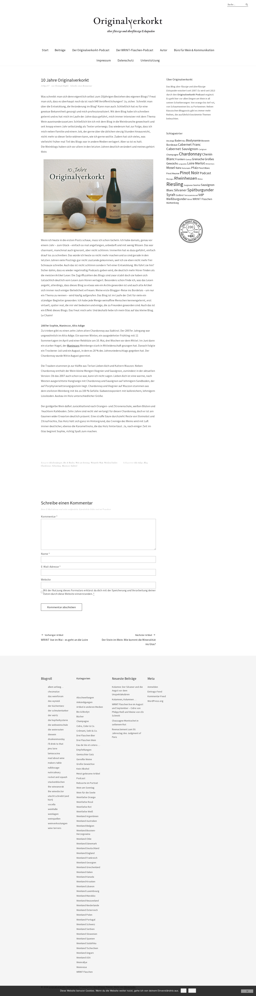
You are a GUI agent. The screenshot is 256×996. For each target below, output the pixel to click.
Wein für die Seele (85, 792)
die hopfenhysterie (58, 720)
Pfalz (194, 168)
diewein (52, 734)
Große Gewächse (85, 764)
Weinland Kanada (85, 876)
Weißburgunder (176, 199)
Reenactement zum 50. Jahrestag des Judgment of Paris (126, 733)
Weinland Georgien (86, 862)
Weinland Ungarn (85, 952)
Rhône (200, 179)
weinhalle (53, 809)
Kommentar (49, 516)
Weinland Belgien (85, 825)
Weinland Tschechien (87, 948)
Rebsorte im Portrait (87, 783)
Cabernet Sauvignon (182, 149)
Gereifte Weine (84, 759)
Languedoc (183, 164)
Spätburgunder (200, 189)
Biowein (205, 140)
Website (46, 579)
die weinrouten (56, 729)
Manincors (73, 345)
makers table (55, 762)
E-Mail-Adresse (51, 566)
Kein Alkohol (82, 768)
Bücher (80, 716)
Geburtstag (56, 465)
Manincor (66, 465)
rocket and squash (57, 777)
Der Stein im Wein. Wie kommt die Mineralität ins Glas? (129, 639)
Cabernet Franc (189, 144)
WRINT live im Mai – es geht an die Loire (64, 637)
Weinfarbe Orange (86, 797)
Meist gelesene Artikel (88, 773)
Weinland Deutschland (87, 848)
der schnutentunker (58, 710)
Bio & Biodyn (69, 462)
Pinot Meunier (172, 173)
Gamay (188, 159)
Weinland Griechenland (88, 867)
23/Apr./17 (45, 85)
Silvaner (180, 190)
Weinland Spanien (85, 938)
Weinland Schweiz (85, 924)
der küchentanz (56, 705)
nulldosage (53, 767)
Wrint (189, 199)
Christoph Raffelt (61, 85)
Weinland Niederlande (87, 905)
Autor (163, 50)
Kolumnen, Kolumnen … (124, 699)
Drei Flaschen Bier (85, 735)
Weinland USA (83, 957)
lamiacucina (54, 753)
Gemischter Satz (85, 754)
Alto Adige (138, 462)
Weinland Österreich (87, 910)
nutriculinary (54, 772)
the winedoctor (56, 791)
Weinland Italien (110, 462)
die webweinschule (58, 724)
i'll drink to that (55, 743)
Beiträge (60, 50)
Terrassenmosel (191, 195)
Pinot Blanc (204, 168)
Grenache (198, 159)
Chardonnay (46, 465)
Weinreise (81, 967)
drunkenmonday (56, 739)
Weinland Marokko (85, 895)
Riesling (174, 184)
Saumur (196, 185)
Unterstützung (150, 60)
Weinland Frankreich (86, 857)
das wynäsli (54, 701)
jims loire (52, 748)
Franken (180, 159)
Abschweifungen (55, 462)
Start (45, 50)
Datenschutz (126, 60)
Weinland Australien (86, 820)
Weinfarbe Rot (83, 806)
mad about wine (56, 758)
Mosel (170, 167)
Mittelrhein (209, 164)
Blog (146, 462)
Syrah (170, 194)
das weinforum (55, 696)
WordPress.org (155, 701)
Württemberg (172, 202)
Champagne (172, 154)
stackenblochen (56, 781)
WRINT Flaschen (202, 199)
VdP (201, 195)
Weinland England (85, 853)
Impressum (103, 60)
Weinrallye (81, 962)
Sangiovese (188, 185)
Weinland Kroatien (85, 881)
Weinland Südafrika (86, 943)
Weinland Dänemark (86, 843)
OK (183, 990)
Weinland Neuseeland (87, 900)
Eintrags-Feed (155, 691)
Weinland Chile (83, 838)
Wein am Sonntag (83, 462)
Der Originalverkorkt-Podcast (90, 50)
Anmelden (153, 686)
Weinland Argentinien (87, 816)
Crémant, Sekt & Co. (86, 730)
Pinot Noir (189, 172)
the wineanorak (56, 786)
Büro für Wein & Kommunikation (194, 50)
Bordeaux (171, 144)
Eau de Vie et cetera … (88, 745)
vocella (51, 804)
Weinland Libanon (85, 886)
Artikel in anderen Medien (89, 706)
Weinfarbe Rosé (84, 801)
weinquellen (54, 818)
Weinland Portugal (85, 919)
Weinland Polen (84, 914)
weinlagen (53, 813)
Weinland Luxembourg (87, 891)
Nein (192, 990)
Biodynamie (193, 140)
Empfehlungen (83, 749)
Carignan (203, 149)
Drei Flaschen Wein (86, 740)
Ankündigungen (84, 702)
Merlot (200, 163)
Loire (191, 163)
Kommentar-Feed (157, 696)
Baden (178, 140)
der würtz (53, 715)
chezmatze (54, 691)
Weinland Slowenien (86, 933)
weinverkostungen (57, 823)
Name (45, 553)
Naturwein (186, 168)
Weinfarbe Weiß (97, 462)
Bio (183, 140)
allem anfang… (55, 686)
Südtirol (74, 465)
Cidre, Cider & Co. (85, 726)
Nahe (178, 168)
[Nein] (247, 991)
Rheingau (170, 179)
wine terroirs (54, 828)
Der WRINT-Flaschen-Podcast (134, 50)
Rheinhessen (185, 178)
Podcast (205, 173)
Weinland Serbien (85, 929)
